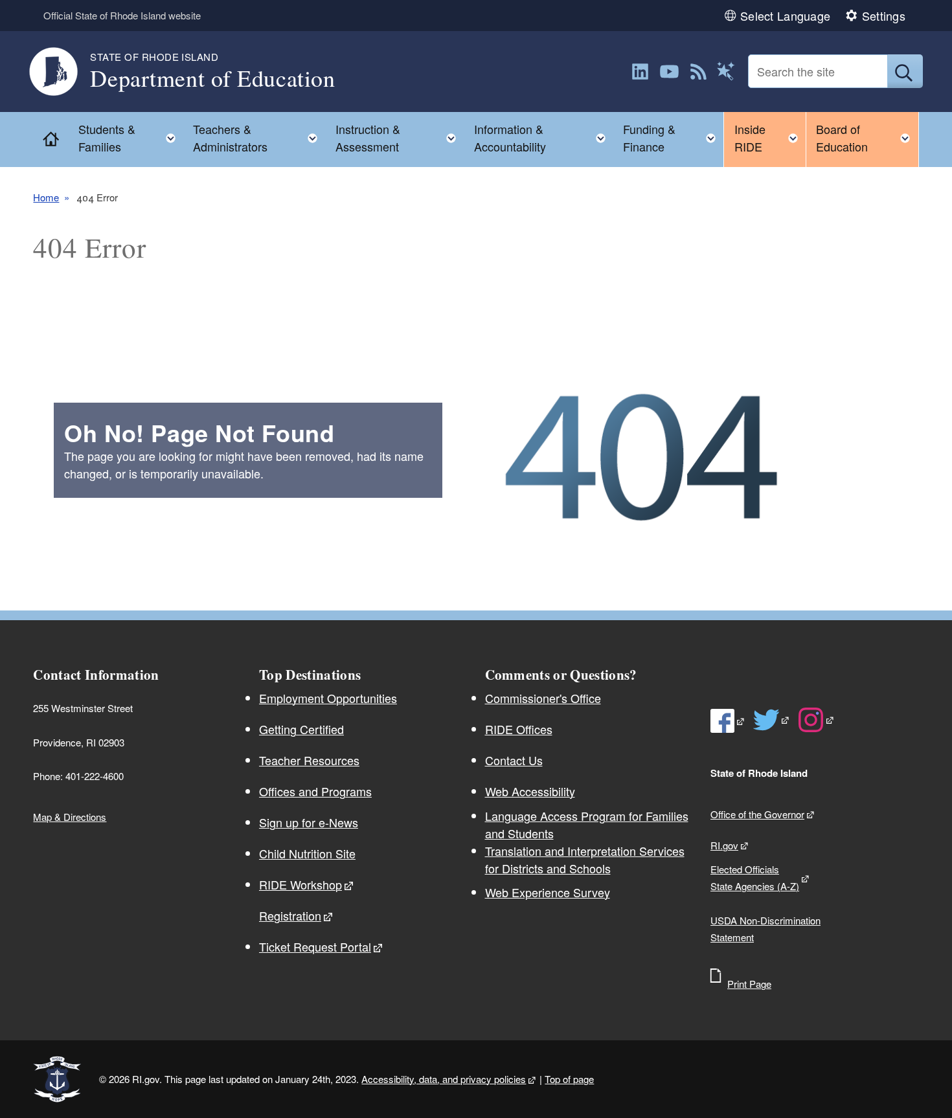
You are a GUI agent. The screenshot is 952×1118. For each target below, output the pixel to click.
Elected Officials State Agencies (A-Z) (754, 877)
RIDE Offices (518, 729)
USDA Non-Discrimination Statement (765, 928)
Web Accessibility (530, 791)
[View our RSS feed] (698, 71)
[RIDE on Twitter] (771, 719)
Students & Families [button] (130, 137)
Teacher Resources (309, 760)
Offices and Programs (315, 791)
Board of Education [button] (867, 137)
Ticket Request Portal (315, 946)
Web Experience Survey (547, 892)
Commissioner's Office (543, 697)
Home (46, 197)
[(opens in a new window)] (640, 71)
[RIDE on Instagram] (816, 719)
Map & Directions (69, 816)
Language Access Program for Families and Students (586, 824)
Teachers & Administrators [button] (259, 137)
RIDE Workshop (300, 884)
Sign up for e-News (308, 822)
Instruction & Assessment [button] (399, 137)
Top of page (569, 1079)
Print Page (749, 983)
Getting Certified (301, 729)
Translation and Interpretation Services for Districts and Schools (585, 859)
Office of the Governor (757, 814)
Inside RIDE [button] (770, 137)
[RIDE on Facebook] (727, 720)
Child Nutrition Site (307, 853)
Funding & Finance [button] (673, 137)
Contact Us (514, 760)
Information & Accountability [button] (543, 137)
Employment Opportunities (328, 697)
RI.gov (724, 845)
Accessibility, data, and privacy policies (443, 1079)
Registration (290, 915)
